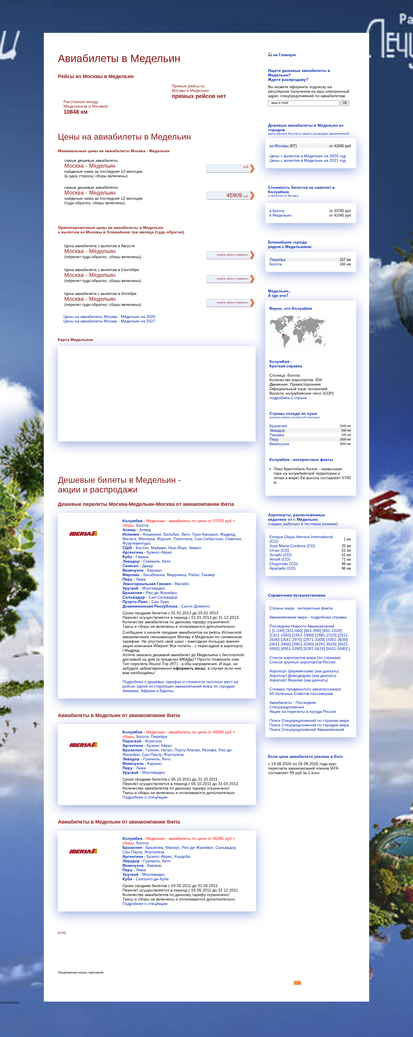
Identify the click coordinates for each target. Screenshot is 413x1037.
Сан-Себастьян (209, 538)
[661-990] (312, 630)
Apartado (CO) (282, 568)
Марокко (131, 574)
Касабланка (154, 574)
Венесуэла (133, 570)
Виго (185, 534)
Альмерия (152, 534)
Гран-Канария (205, 534)
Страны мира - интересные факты (301, 608)
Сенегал (130, 565)
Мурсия (164, 538)
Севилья (233, 538)
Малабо (181, 583)
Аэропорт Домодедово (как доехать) (302, 675)
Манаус (172, 847)
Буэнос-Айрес (159, 552)
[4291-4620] (326, 644)
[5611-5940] (337, 648)
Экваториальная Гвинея (146, 583)
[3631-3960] (280, 644)
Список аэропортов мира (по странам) (305, 657)
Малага (129, 538)
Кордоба (182, 856)
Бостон (142, 547)
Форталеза (174, 754)
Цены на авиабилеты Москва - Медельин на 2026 (109, 316)
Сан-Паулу (152, 754)
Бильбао (171, 534)
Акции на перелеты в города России (302, 711)
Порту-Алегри (187, 750)
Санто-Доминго (195, 606)
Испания (130, 534)
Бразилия (132, 592)
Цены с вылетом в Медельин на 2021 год (307, 160)
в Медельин (280, 215)
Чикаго (195, 547)
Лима (141, 579)
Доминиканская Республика (150, 606)
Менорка (147, 538)
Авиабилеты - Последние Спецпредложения (292, 704)
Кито (166, 561)
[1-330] (278, 630)
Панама (276, 435)
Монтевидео (153, 588)
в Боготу (277, 210)
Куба (127, 556)
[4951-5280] (291, 648)
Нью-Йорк (177, 547)
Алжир (129, 529)
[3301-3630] (337, 639)
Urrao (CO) (279, 550)
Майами (158, 547)
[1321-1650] (280, 635)
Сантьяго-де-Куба (152, 879)
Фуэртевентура (136, 543)
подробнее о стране (288, 397)
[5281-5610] (314, 648)
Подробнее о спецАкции (144, 797)
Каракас (154, 570)
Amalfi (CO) (279, 559)
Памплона (182, 538)
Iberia (227, 504)
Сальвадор (133, 597)
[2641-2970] (291, 639)
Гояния (152, 750)
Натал (166, 750)
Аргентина (132, 552)
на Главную (284, 55)
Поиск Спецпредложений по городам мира (309, 725)
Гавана (142, 556)
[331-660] (294, 630)
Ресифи (209, 750)
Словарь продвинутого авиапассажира (305, 689)
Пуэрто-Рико (135, 601)
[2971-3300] (314, 639)
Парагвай (131, 741)
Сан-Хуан (160, 601)
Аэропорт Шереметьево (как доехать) (304, 671)
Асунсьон (153, 741)
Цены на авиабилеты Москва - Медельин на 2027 (109, 321)
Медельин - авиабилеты (168, 520)
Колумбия (132, 520)
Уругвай (130, 588)
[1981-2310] (326, 635)
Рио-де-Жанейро (161, 592)
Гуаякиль (151, 561)
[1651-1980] (303, 635)
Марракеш (176, 574)
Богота (142, 525)
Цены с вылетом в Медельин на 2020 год (307, 156)
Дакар (147, 565)
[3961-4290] (303, 644)
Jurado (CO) (280, 554)
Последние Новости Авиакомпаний (301, 626)
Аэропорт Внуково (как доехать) (298, 680)
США (127, 547)
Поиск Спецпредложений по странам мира (309, 720)
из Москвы (279, 146)
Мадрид (227, 534)
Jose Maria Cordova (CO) (292, 545)
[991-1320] (332, 630)
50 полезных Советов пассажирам (301, 693)
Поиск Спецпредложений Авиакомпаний (306, 729)
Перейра (159, 736)
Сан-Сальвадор (163, 597)
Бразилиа (154, 847)
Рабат (194, 574)
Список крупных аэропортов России (302, 662)
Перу (127, 579)
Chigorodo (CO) (283, 563)
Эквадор (131, 561)
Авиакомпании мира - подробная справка (308, 617)
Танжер (208, 574)
